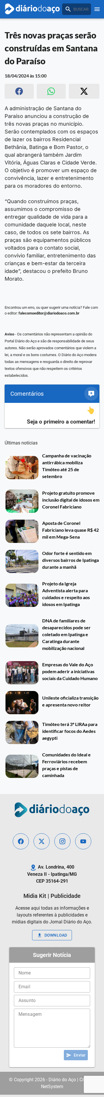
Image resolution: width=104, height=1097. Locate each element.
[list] (52, 415)
